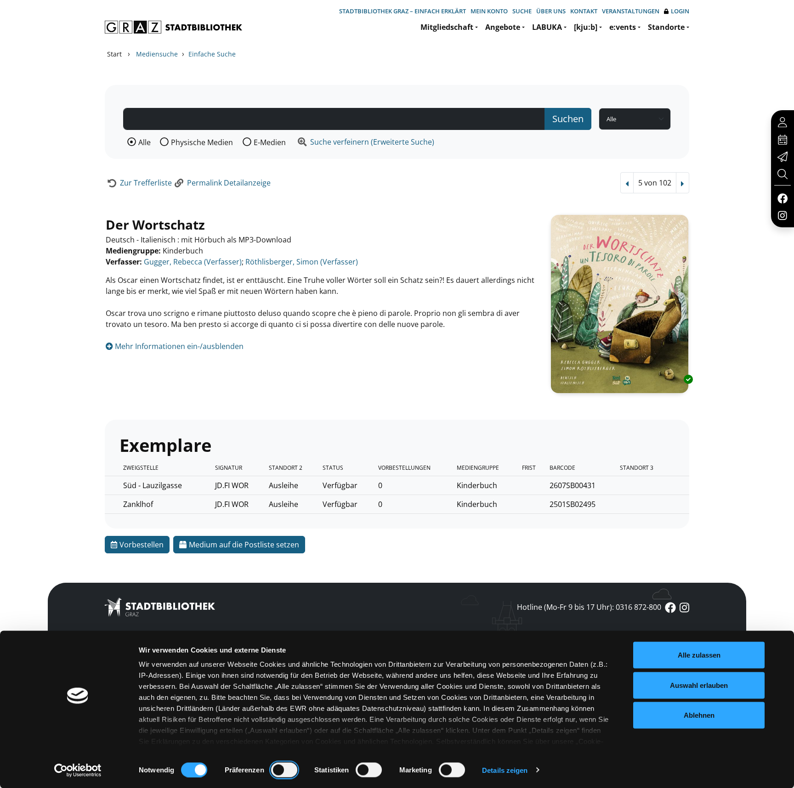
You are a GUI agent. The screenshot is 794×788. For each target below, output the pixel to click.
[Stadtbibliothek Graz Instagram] (782, 215)
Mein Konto (489, 11)
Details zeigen (504, 770)
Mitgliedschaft (446, 27)
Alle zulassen (699, 655)
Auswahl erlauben (699, 685)
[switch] (284, 769)
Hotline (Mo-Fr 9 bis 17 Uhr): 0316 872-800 (589, 607)
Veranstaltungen (630, 11)
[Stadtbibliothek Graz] (173, 27)
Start (114, 54)
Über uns (551, 11)
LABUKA (547, 27)
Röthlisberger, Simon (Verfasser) (301, 262)
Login (680, 11)
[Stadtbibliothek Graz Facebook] (782, 198)
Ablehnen (699, 715)
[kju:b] (585, 27)
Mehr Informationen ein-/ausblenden (178, 346)
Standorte (666, 27)
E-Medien (270, 142)
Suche (522, 11)
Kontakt (583, 11)
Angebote (502, 27)
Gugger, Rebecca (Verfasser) (193, 262)
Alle (144, 142)
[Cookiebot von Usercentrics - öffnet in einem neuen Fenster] (78, 770)
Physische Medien (202, 142)
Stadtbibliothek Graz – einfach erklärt (402, 11)
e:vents (622, 27)
